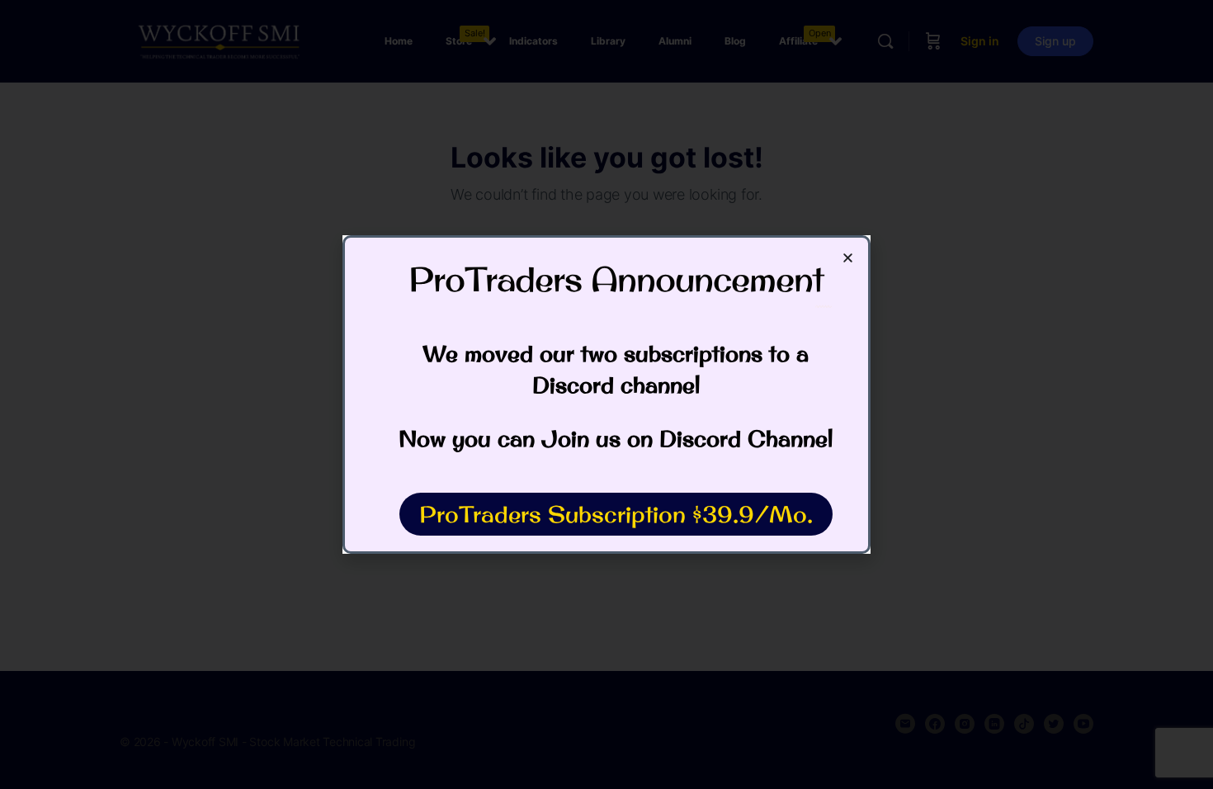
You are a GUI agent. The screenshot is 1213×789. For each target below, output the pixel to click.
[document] (606, 394)
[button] (848, 258)
